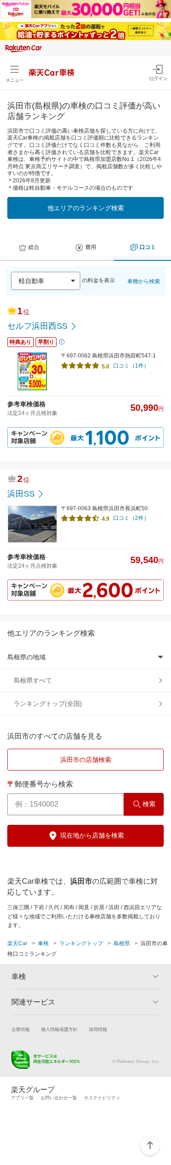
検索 (149, 804)
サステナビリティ (102, 1097)
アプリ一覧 (22, 1097)
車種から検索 (143, 281)
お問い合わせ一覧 (59, 1097)
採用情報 (98, 1029)
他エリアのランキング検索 (85, 208)
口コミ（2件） (131, 518)
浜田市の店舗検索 (85, 759)
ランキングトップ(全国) (48, 703)
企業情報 (20, 1029)
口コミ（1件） (131, 365)
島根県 (122, 943)
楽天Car (17, 943)
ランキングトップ (81, 943)
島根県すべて (33, 680)
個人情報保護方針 (59, 1029)
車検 (43, 943)
